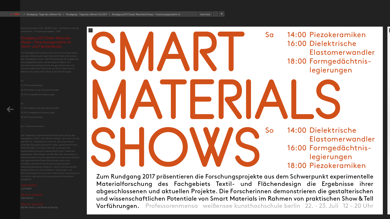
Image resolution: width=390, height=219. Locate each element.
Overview (205, 14)
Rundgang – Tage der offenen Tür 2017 (87, 14)
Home (15, 14)
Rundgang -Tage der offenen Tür (44, 14)
